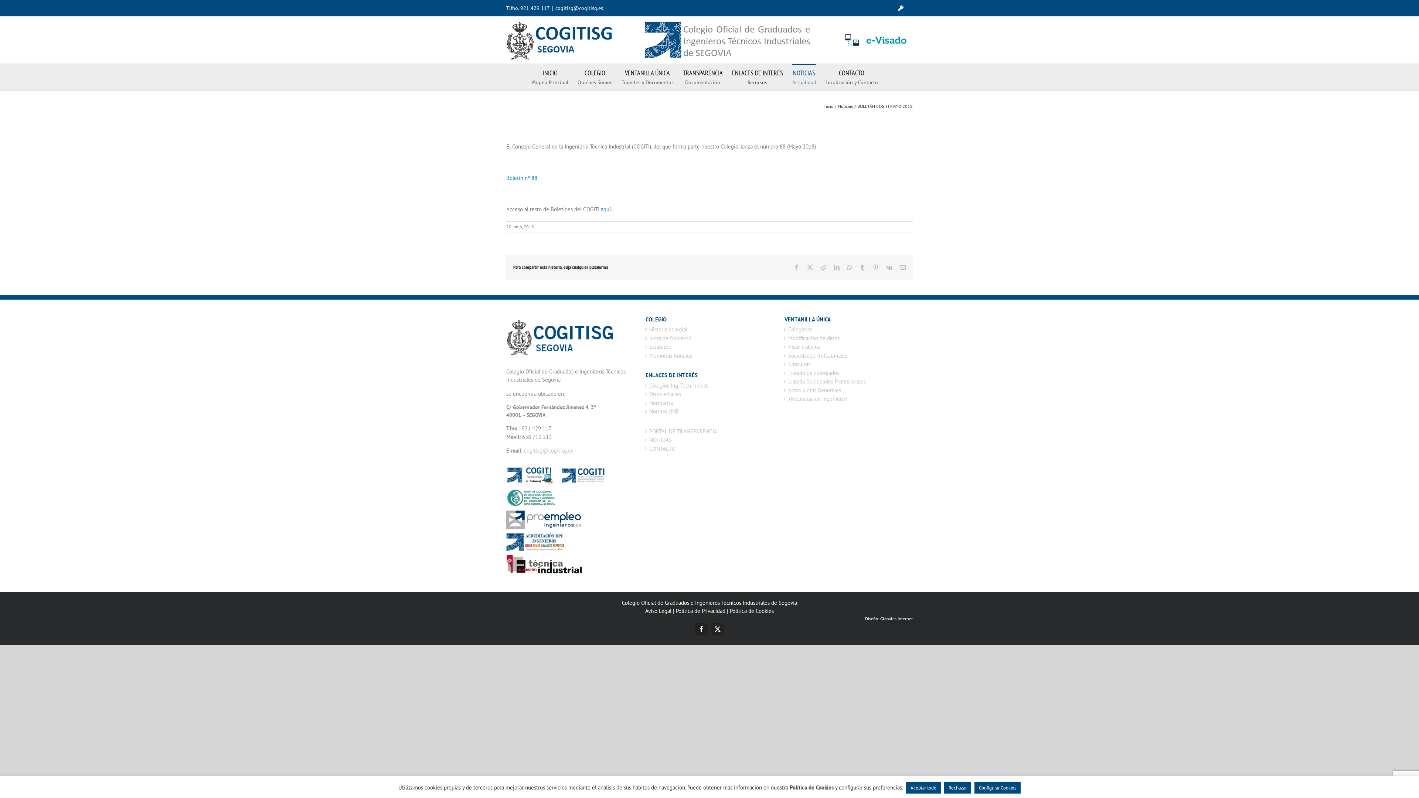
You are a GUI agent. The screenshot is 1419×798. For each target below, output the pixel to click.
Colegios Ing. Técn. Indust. (679, 385)
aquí (606, 209)
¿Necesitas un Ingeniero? (817, 398)
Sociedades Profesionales (817, 355)
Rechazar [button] (958, 788)
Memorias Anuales (670, 355)
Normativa (661, 402)
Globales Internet (896, 618)
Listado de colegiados (813, 372)
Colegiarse (800, 329)
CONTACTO (662, 448)
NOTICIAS (660, 439)
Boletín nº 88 (521, 177)
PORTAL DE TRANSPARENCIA (683, 431)
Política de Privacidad (700, 610)
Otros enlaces (665, 394)
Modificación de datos (814, 338)
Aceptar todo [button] (923, 788)
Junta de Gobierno (670, 338)
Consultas (799, 364)
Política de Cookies (752, 610)
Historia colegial (668, 329)
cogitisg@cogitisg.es (579, 8)
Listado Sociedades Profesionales (827, 381)
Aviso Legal (658, 610)
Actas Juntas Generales (814, 390)
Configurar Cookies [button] (997, 788)
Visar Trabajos (804, 346)
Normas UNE (664, 411)
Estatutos (660, 346)
